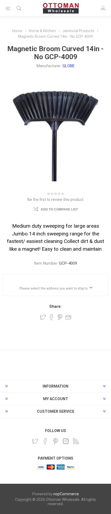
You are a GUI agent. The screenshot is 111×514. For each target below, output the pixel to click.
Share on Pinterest (60, 317)
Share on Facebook (51, 317)
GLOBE (69, 65)
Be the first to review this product (55, 199)
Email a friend (68, 317)
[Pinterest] (55, 441)
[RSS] (76, 441)
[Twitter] (35, 441)
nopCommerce (66, 494)
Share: (55, 306)
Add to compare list (59, 209)
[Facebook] (45, 441)
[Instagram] (65, 441)
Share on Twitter (43, 317)
